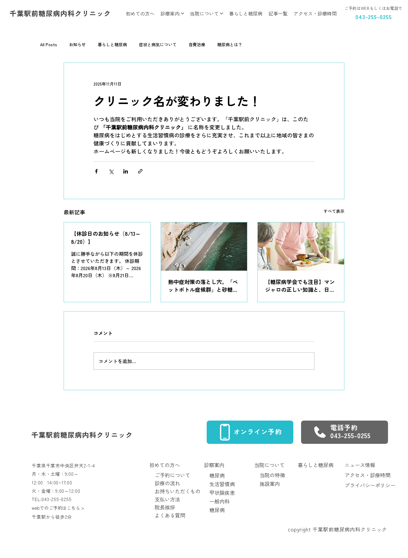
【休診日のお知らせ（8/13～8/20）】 (106, 237)
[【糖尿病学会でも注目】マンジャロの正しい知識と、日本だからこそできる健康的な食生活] (301, 246)
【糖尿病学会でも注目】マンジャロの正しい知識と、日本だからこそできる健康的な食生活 (300, 285)
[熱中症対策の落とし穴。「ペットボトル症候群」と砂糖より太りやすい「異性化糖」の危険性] (204, 246)
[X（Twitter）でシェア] (111, 171)
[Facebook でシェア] (96, 171)
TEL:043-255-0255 (51, 499)
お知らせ (77, 44)
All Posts (48, 44)
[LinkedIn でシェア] (125, 171)
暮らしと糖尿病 (112, 44)
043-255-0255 (373, 17)
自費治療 (196, 44)
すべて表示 (333, 211)
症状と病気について (158, 44)
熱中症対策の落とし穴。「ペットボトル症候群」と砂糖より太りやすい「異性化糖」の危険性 (203, 285)
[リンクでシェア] (140, 171)
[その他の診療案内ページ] (182, 13)
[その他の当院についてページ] (221, 13)
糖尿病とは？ (229, 44)
